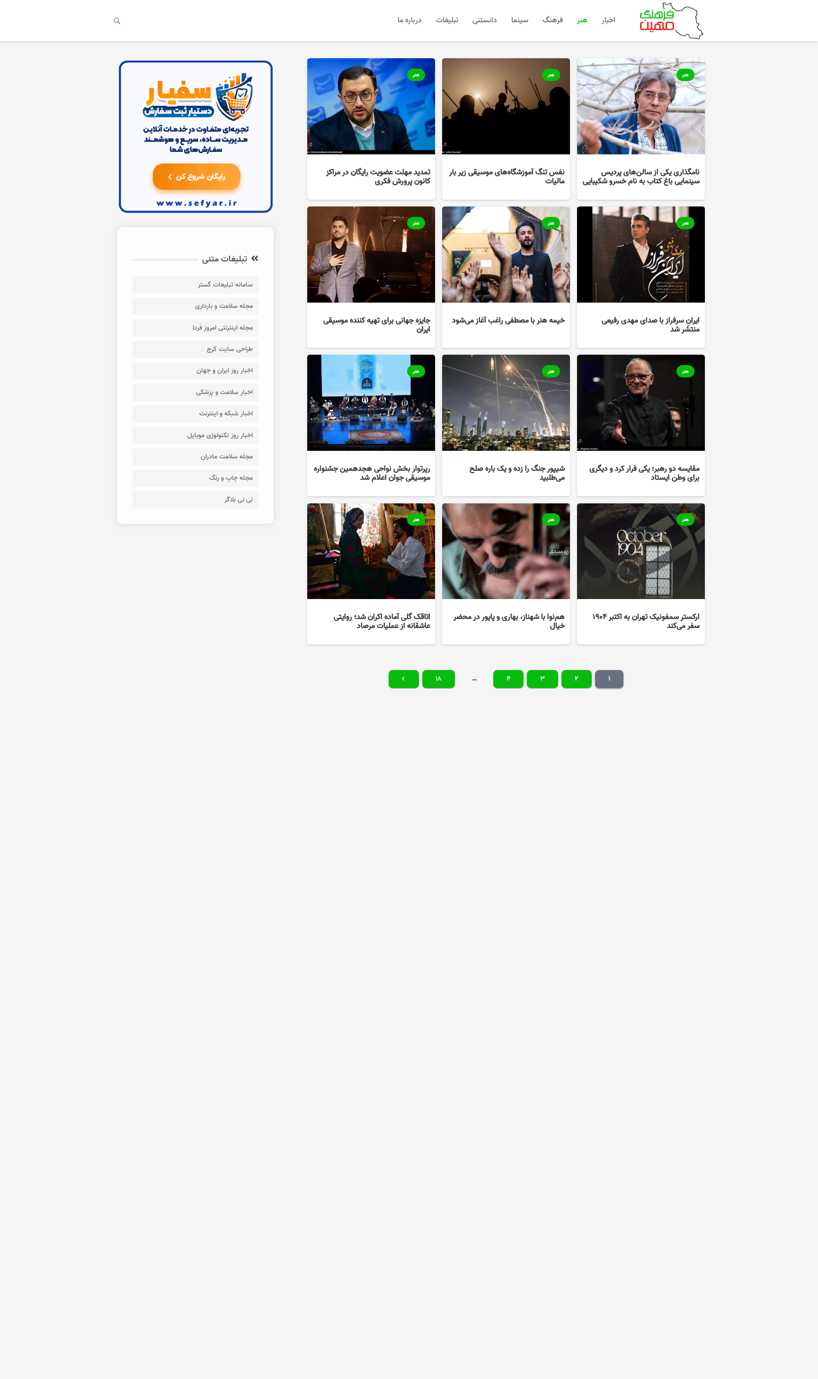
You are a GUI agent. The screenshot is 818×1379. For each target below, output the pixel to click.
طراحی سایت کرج (230, 349)
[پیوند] (669, 20)
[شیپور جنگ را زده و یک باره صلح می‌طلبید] (506, 425)
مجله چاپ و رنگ (231, 478)
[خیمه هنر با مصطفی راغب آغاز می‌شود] (506, 277)
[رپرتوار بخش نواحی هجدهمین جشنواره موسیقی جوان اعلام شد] (371, 425)
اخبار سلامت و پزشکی (224, 392)
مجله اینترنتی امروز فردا (223, 327)
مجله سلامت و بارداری (224, 306)
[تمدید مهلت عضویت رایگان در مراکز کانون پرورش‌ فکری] (371, 129)
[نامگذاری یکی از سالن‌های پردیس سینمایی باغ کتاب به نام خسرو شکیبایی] (641, 129)
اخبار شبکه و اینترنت (226, 413)
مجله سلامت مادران (227, 456)
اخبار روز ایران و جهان (224, 370)
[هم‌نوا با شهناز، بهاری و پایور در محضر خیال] (506, 574)
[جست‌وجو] (117, 20)
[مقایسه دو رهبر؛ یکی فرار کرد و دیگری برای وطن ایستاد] (641, 425)
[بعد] (404, 679)
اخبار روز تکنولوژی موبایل (220, 435)
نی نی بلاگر (238, 499)
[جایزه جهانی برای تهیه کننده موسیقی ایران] (371, 277)
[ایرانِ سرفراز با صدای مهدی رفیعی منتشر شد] (641, 277)
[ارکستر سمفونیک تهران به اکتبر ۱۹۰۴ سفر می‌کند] (641, 574)
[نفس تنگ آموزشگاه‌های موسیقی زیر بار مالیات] (506, 129)
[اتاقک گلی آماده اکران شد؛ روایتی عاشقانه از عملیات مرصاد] (371, 574)
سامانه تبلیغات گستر (225, 284)
